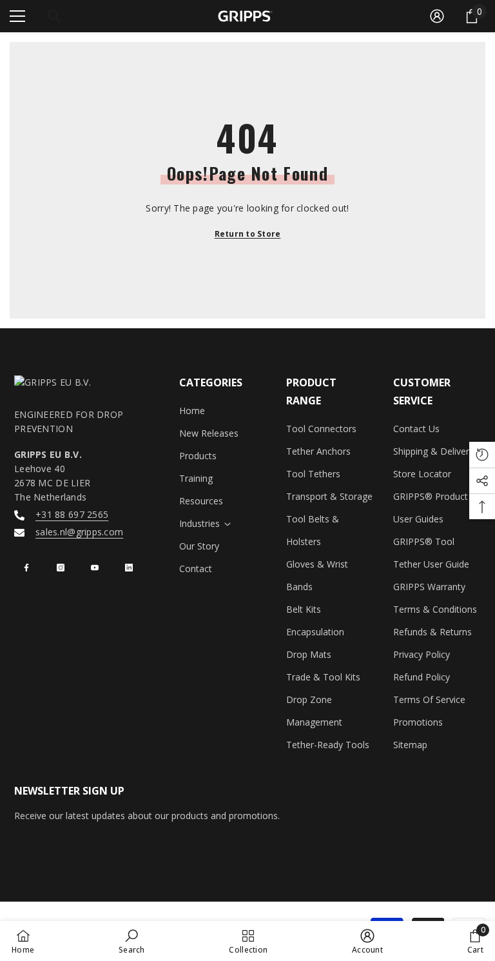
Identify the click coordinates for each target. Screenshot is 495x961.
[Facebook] (26, 567)
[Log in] (437, 16)
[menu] (17, 16)
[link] (131, 941)
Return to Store (248, 233)
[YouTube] (94, 567)
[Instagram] (60, 567)
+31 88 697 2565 (71, 514)
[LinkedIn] (129, 567)
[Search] (54, 16)
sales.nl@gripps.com (79, 532)
